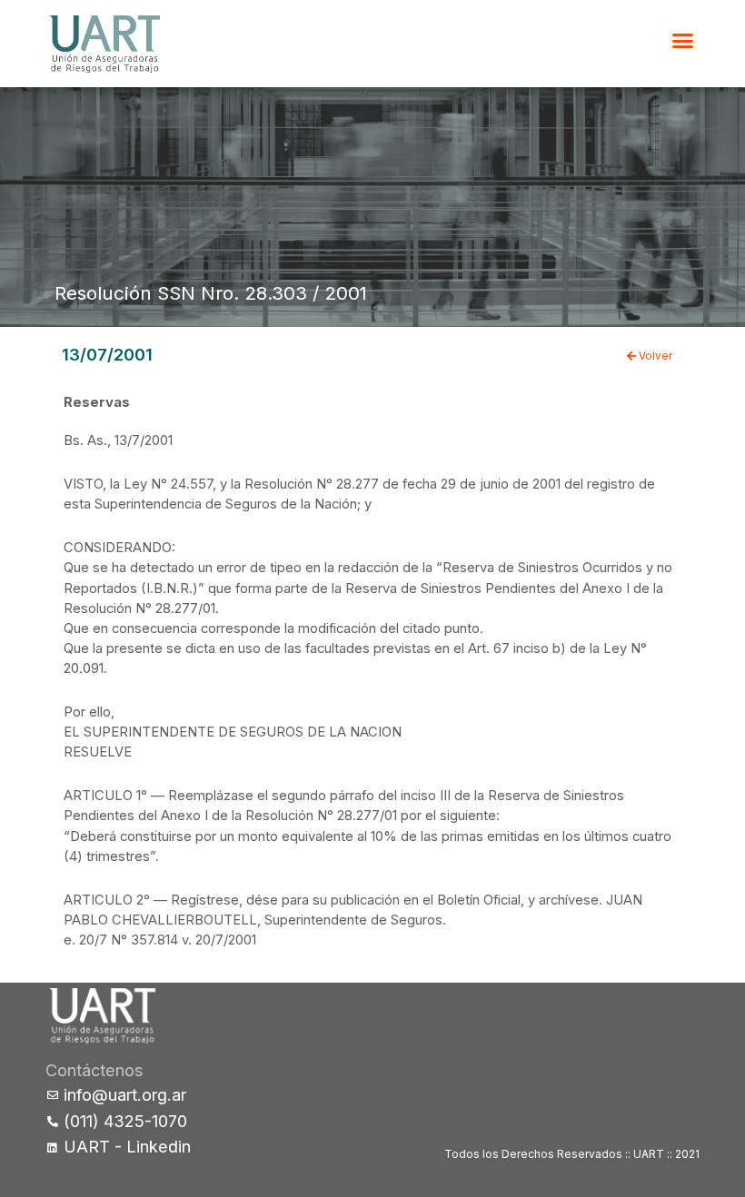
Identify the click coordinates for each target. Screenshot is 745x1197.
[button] (683, 41)
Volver (654, 356)
